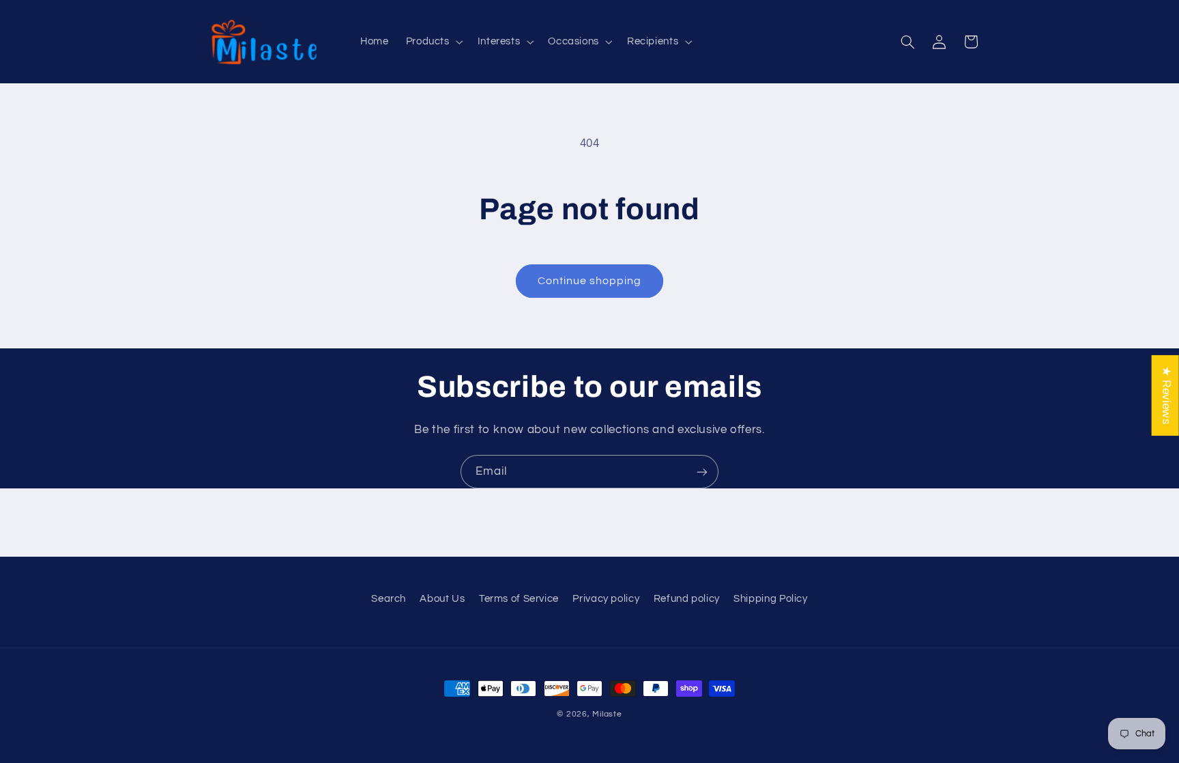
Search (388, 599)
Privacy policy (605, 599)
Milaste (607, 714)
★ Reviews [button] (1166, 394)
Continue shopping (590, 280)
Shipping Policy (770, 599)
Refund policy (687, 599)
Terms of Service (519, 599)
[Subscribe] (702, 471)
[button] (433, 42)
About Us (442, 599)
